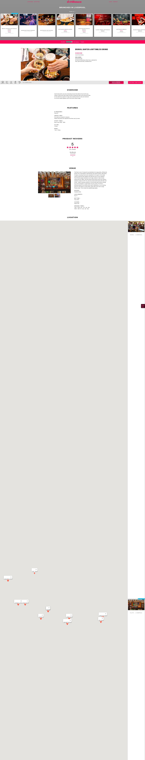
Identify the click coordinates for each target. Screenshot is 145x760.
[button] (69, 618)
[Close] (71, 615)
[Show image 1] (51, 195)
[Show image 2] (57, 195)
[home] (74, 1)
